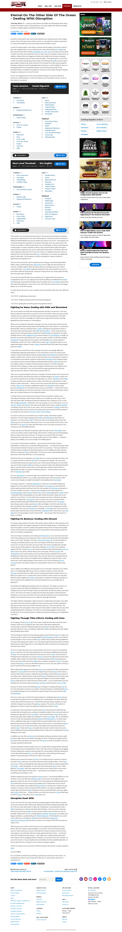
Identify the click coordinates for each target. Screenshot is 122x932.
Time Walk (26, 269)
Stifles (29, 811)
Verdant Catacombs (51, 111)
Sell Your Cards (95, 2)
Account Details (66, 890)
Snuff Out (20, 146)
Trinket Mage (21, 180)
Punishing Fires (51, 719)
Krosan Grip (49, 135)
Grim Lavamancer (22, 175)
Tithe (32, 618)
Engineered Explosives (24, 110)
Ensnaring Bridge (16, 493)
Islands (39, 329)
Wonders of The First (95, 99)
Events (38, 897)
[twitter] (104, 879)
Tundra (42, 412)
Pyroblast (48, 210)
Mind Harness (49, 205)
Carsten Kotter (15, 31)
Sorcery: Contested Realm (105, 85)
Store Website (92, 890)
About (64, 917)
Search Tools (41, 888)
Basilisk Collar (21, 197)
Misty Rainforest (50, 103)
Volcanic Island (50, 189)
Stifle (54, 61)
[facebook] (99, 879)
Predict (19, 144)
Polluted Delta (49, 105)
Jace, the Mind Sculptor (53, 132)
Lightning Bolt (21, 219)
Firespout (48, 198)
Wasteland (48, 114)
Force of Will (21, 139)
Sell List (48, 6)
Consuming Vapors (51, 121)
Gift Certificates (102, 127)
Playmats (84, 131)
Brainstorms (46, 536)
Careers (64, 922)
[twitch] (81, 879)
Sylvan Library (21, 117)
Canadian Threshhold (49, 814)
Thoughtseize (15, 554)
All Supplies (84, 134)
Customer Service (68, 908)
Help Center (65, 902)
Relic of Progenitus (51, 214)
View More (95, 264)
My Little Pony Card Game (95, 113)
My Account (66, 888)
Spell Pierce (49, 216)
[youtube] (85, 879)
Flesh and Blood (105, 99)
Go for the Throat (22, 141)
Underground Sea (50, 109)
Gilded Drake (49, 201)
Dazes (13, 681)
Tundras (27, 405)
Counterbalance (37, 52)
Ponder (19, 127)
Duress (57, 551)
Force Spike (51, 717)
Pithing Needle (50, 137)
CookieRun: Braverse (16, 911)
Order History (65, 893)
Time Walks (56, 282)
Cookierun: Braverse (105, 112)
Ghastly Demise (50, 130)
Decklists (77, 6)
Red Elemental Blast (51, 212)
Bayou (47, 100)
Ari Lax (30, 549)
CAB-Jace (47, 52)
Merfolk (47, 333)
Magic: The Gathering (85, 70)
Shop (40, 6)
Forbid (16, 792)
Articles (38, 911)
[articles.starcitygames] (109, 879)
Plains (66, 379)
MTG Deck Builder (41, 893)
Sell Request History (67, 895)
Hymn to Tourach (22, 125)
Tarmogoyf (20, 100)
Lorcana (85, 83)
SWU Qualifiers (40, 904)
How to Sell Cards (41, 919)
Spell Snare (20, 221)
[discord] (90, 879)
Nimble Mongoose (43, 816)
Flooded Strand (50, 175)
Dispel (47, 126)
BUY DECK (61, 86)
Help (101, 2)
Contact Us (65, 904)
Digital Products (102, 131)
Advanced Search (41, 890)
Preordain (14, 573)
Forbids (40, 719)
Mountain (48, 182)
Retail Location (93, 888)
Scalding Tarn (49, 184)
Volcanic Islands (16, 405)
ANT (56, 49)
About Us (64, 919)
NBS (61, 49)
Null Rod (47, 207)
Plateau (57, 407)
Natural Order (36, 779)
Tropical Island (50, 107)
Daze (18, 137)
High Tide (49, 342)
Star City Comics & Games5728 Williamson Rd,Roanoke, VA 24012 (95, 895)
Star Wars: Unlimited (85, 112)
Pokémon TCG (95, 69)
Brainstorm (20, 135)
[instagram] (95, 879)
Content (67, 6)
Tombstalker (21, 103)
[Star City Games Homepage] (21, 4)
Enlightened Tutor (32, 335)
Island (47, 177)
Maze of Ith (20, 385)
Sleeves (83, 124)
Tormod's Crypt (50, 219)
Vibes (95, 83)
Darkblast (48, 123)
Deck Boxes (84, 127)
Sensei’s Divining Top (45, 540)
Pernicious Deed (23, 820)
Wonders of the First (16, 906)
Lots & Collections (102, 124)
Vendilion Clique (22, 182)
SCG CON (57, 6)
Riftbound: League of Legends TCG (105, 70)
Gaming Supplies (15, 916)
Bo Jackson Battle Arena (85, 99)
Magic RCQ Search (41, 902)
